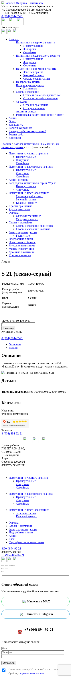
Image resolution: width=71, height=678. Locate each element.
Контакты (15, 137)
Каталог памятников (26, 143)
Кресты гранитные (20, 206)
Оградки (21, 101)
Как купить (16, 124)
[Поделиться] (6, 565)
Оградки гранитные (35, 104)
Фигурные (29, 49)
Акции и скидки (26, 111)
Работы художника (20, 127)
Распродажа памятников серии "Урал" (32, 183)
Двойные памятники (22, 252)
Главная (6, 143)
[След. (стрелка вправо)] (6, 568)
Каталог (14, 39)
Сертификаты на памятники (26, 542)
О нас (12, 121)
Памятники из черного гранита (35, 42)
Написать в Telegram (39, 614)
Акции (13, 118)
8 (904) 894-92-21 (12, 433)
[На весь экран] (10, 565)
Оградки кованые (34, 108)
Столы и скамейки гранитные (42, 95)
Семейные (29, 52)
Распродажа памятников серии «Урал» (40, 114)
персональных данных (31, 673)
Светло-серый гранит (36, 78)
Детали (13, 347)
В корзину (8, 328)
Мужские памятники (22, 245)
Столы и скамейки (27, 91)
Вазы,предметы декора (30, 85)
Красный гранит (33, 75)
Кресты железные (20, 255)
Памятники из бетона (22, 242)
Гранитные (30, 88)
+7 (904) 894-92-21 (12, 555)
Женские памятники (21, 248)
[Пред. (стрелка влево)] (2, 568)
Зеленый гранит (33, 72)
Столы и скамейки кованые (40, 98)
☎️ (35, 630)
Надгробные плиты (28, 81)
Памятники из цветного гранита (36, 68)
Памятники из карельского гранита (38, 55)
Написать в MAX (38, 601)
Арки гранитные (19, 209)
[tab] (39, 344)
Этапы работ (17, 134)
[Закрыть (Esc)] (2, 565)
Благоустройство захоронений (27, 131)
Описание (15, 344)
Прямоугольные (33, 45)
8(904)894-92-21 (11, 548)
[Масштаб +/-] (13, 565)
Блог (12, 539)
